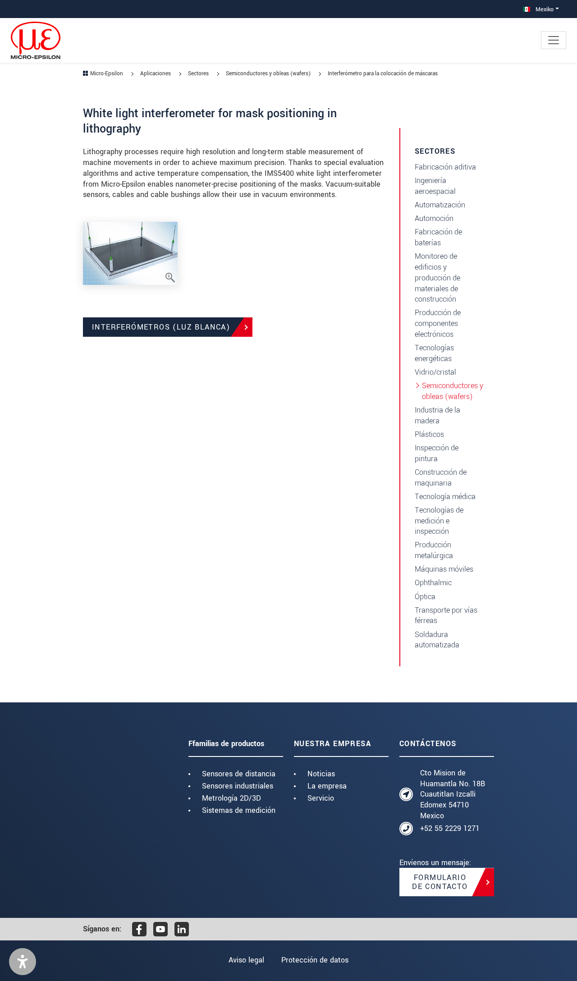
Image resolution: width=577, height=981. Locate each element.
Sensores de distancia (238, 774)
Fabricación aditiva (445, 167)
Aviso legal (246, 960)
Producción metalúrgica (434, 550)
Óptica (425, 596)
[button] (22, 961)
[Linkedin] (181, 929)
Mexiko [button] (544, 9)
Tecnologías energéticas (434, 353)
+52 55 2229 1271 (450, 828)
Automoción (434, 218)
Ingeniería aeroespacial (435, 186)
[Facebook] (139, 929)
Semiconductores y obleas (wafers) (452, 391)
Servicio (320, 798)
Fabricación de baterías (438, 237)
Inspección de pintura (436, 453)
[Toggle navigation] (553, 40)
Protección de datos (314, 960)
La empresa (327, 786)
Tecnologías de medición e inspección (439, 521)
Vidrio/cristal (435, 372)
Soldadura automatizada (437, 640)
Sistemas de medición (238, 810)
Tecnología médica (445, 496)
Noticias (321, 774)
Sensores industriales (237, 786)
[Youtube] (160, 929)
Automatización (440, 205)
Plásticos (429, 434)
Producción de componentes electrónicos (438, 323)
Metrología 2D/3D (231, 798)
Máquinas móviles (444, 569)
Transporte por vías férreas (446, 615)
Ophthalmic (433, 583)
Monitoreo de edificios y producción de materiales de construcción (437, 277)
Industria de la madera (437, 415)
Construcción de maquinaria (441, 477)
